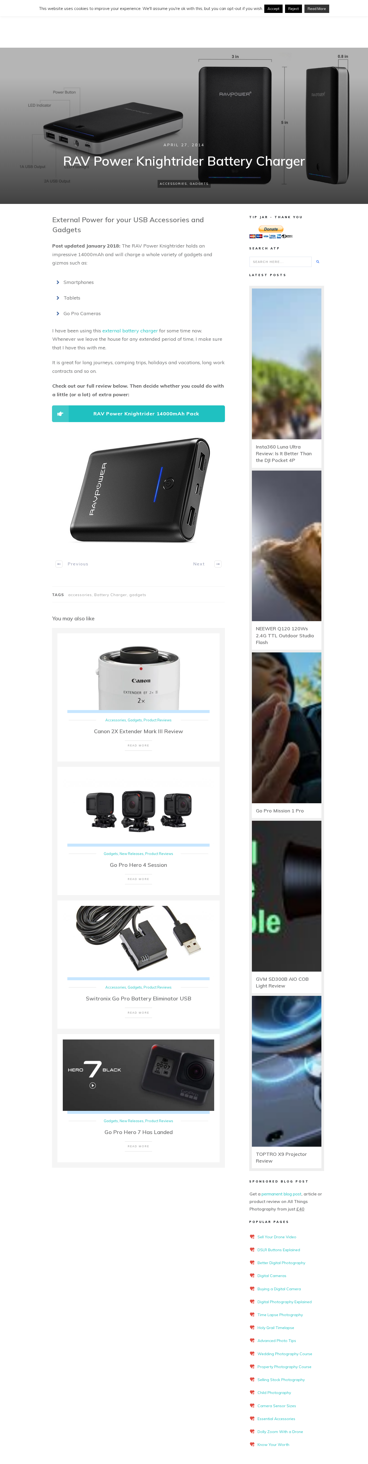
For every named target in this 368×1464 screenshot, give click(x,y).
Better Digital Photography (281, 1262)
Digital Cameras (272, 1275)
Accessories (173, 184)
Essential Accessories (276, 1418)
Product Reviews (158, 720)
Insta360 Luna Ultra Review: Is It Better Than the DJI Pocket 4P (284, 453)
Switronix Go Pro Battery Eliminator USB (138, 998)
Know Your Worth (273, 1444)
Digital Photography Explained (285, 1301)
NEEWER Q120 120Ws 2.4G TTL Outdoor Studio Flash (285, 635)
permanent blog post (281, 1194)
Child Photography (274, 1392)
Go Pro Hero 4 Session (138, 864)
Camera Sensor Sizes (277, 1405)
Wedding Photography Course (285, 1353)
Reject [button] (293, 8)
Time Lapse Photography (280, 1314)
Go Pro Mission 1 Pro (280, 811)
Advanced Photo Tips (277, 1340)
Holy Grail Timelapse (276, 1327)
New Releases (132, 853)
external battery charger (130, 331)
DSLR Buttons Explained (279, 1249)
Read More (317, 8)
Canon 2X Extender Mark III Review (138, 731)
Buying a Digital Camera (279, 1288)
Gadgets (199, 184)
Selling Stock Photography (281, 1379)
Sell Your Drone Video (277, 1237)
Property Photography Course (284, 1366)
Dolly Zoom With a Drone (280, 1431)
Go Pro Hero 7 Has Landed (139, 1132)
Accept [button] (273, 8)
